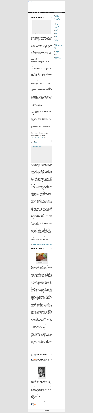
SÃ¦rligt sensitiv (57, 57)
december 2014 (56, 33)
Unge (55, 59)
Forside (32, 12)
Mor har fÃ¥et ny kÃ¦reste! (58, 15)
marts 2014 (56, 39)
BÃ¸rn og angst (56, 46)
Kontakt (40, 12)
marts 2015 (56, 31)
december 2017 (56, 25)
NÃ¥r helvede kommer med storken (39, 354)
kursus (56, 54)
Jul (55, 53)
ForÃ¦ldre (51, 244)
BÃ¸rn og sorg (56, 47)
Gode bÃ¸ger (39, 245)
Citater (56, 48)
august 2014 (56, 36)
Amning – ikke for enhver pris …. (38, 17)
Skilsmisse (49, 12)
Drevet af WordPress (46, 410)
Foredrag (37, 12)
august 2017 (56, 27)
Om (42, 12)
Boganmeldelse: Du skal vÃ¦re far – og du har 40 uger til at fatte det (58, 21)
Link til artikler (56, 55)
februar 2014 (56, 40)
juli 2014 (56, 37)
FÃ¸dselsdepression (47, 244)
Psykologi (43, 137)
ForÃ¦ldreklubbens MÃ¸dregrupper (34, 137)
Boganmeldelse (57, 16)
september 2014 (57, 35)
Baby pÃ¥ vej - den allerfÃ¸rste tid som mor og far (40, 244)
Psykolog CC (45, 12)
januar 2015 (56, 32)
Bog (34, 12)
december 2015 (56, 29)
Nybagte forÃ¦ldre (40, 137)
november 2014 (56, 34)
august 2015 (56, 30)
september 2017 (57, 26)
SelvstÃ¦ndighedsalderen (58, 58)
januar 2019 (56, 24)
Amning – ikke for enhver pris (37, 141)
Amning (34, 244)
